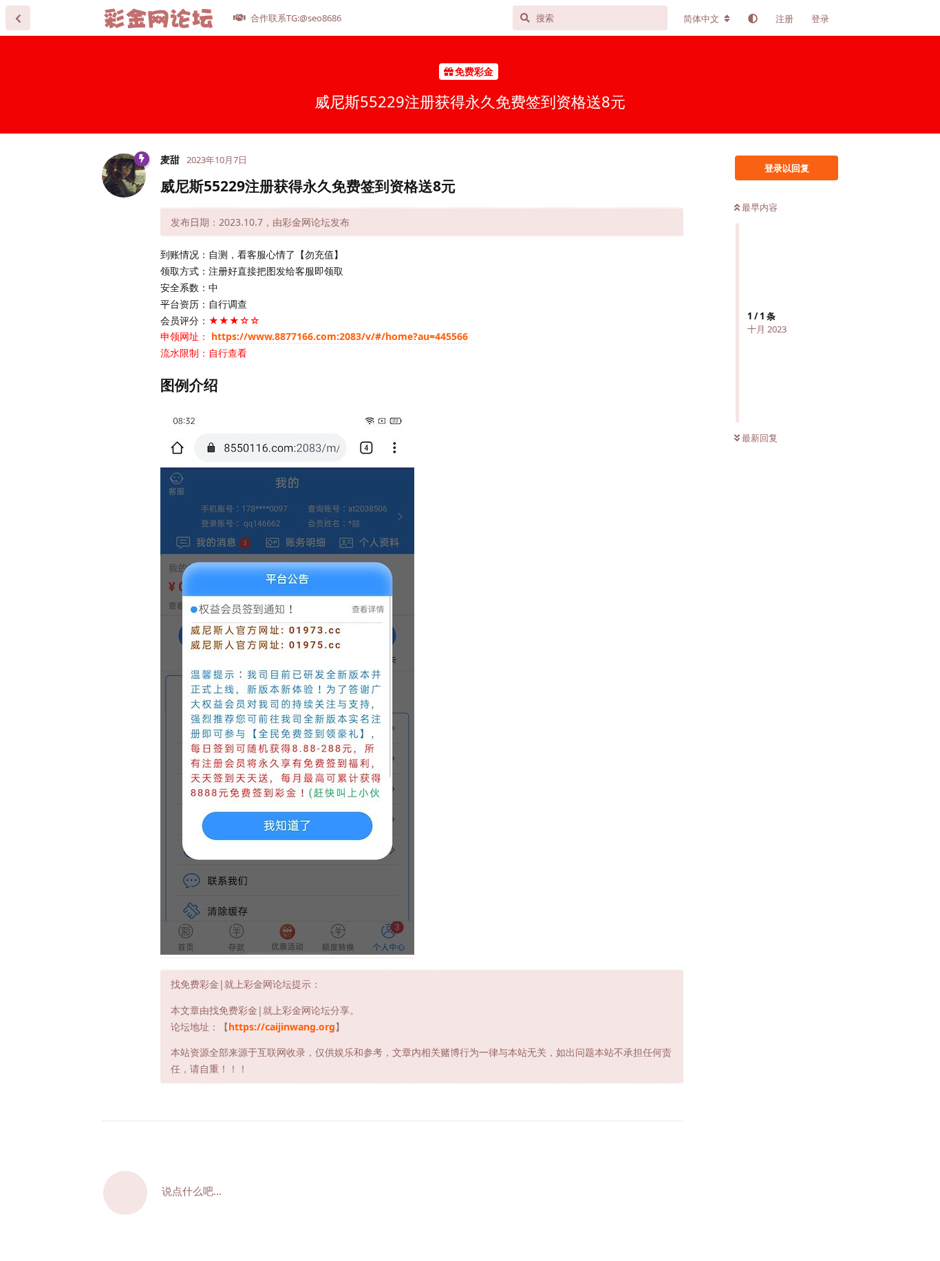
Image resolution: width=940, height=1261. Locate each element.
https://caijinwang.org (281, 1026)
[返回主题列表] (18, 18)
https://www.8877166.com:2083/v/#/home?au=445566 (339, 336)
